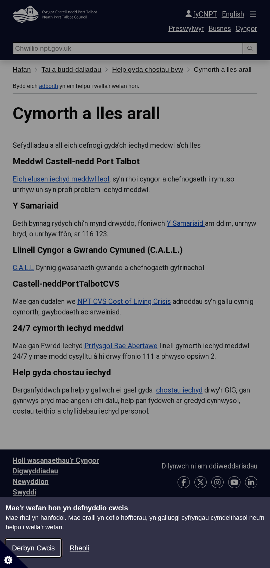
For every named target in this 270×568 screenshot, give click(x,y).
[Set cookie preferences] (14, 554)
